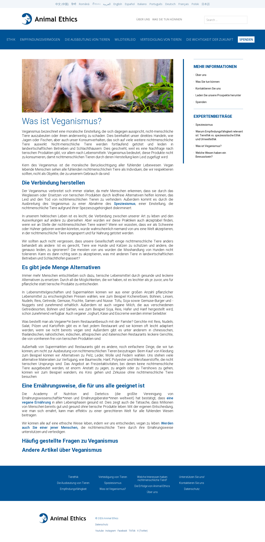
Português (155, 4)
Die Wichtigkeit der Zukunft (209, 39)
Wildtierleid (125, 39)
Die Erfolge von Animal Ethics (152, 486)
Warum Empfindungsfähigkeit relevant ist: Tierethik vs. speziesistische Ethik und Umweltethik (219, 135)
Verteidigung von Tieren (161, 39)
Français (183, 4)
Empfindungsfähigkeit (73, 488)
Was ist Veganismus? (209, 146)
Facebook (122, 530)
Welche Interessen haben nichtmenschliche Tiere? (152, 478)
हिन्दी (73, 4)
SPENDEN (246, 39)
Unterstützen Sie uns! (191, 476)
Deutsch (170, 4)
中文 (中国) (62, 4)
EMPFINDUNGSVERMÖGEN (40, 39)
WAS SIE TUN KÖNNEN (167, 19)
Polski (195, 4)
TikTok (132, 530)
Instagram (110, 530)
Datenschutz (191, 488)
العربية (107, 4)
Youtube (99, 530)
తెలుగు (96, 4)
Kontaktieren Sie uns (208, 88)
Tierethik (73, 476)
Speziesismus (124, 204)
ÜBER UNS (143, 19)
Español (130, 4)
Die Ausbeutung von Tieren (87, 39)
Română (84, 4)
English (117, 4)
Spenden (201, 102)
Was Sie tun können (208, 81)
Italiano (142, 4)
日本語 (206, 4)
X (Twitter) (142, 530)
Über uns (201, 74)
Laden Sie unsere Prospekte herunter (218, 95)
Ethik (11, 39)
